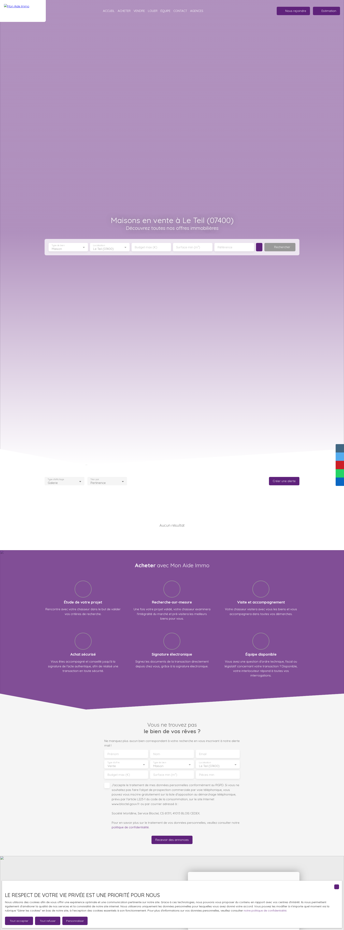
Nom (156, 754)
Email (202, 754)
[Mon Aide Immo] (23, 11)
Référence (225, 247)
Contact (180, 11)
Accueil (109, 11)
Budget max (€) (146, 247)
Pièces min (206, 775)
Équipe (165, 11)
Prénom (113, 754)
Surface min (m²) (188, 247)
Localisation (99, 245)
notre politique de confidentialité (265, 910)
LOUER (152, 11)
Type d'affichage (56, 479)
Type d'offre (113, 762)
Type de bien (58, 245)
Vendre (139, 11)
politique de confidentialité (130, 827)
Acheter (124, 11)
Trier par (94, 479)
